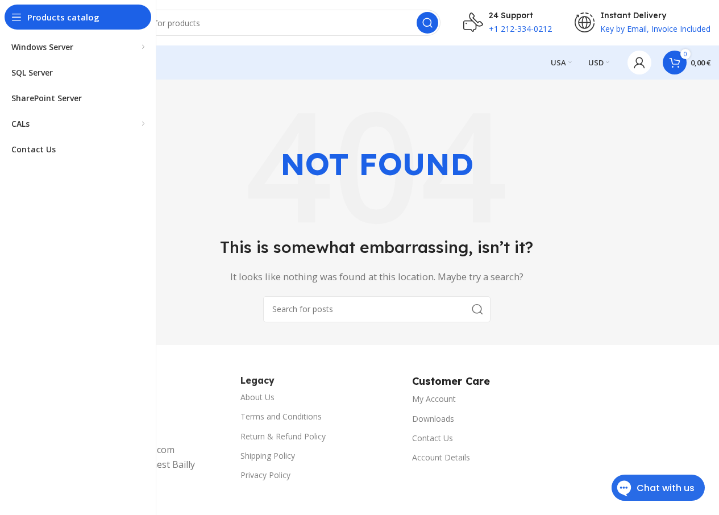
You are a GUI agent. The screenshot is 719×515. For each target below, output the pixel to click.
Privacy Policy (265, 475)
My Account (434, 398)
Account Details (441, 457)
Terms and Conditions (281, 416)
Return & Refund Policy (283, 436)
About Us (257, 397)
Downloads (433, 418)
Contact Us (432, 438)
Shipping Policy (267, 455)
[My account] (639, 62)
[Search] (427, 23)
